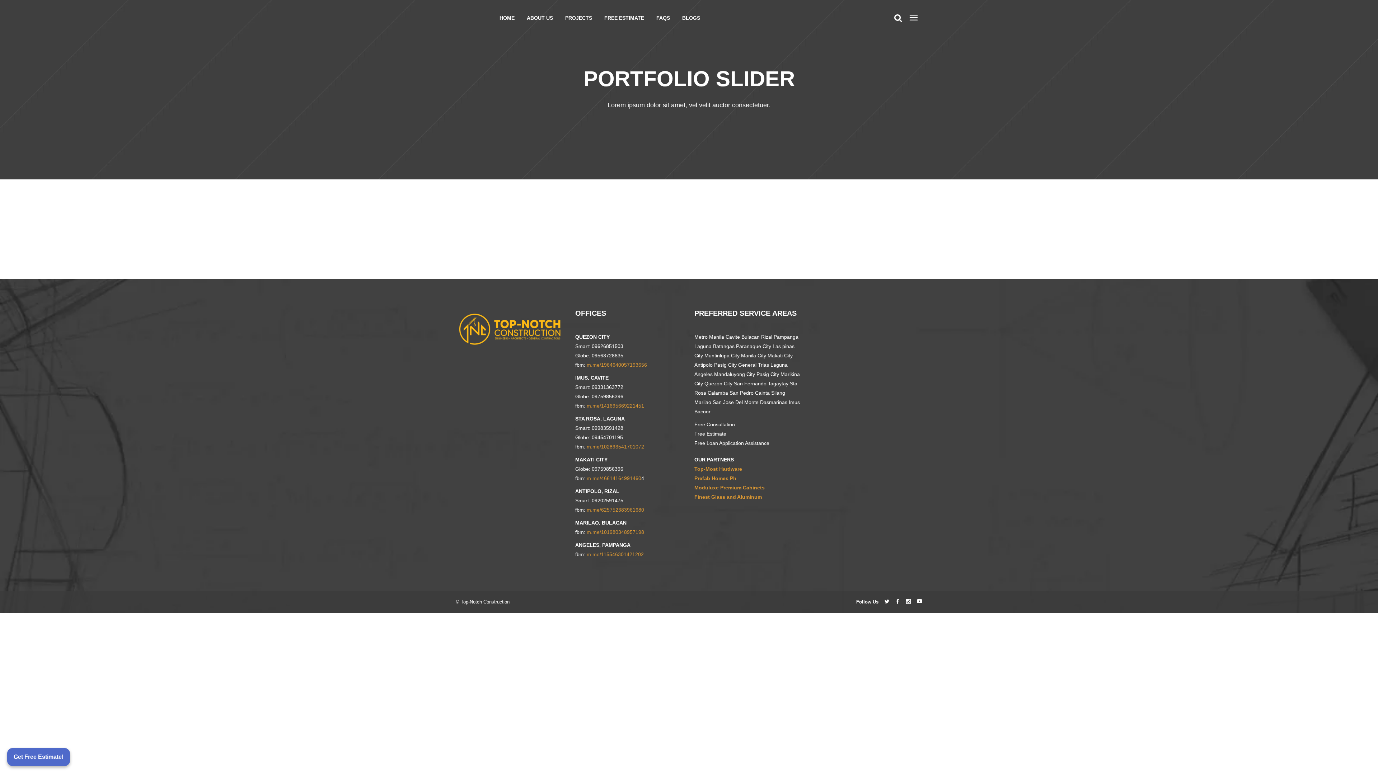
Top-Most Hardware (718, 469)
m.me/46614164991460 (614, 478)
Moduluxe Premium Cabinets (729, 487)
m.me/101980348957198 (615, 532)
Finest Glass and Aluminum (728, 497)
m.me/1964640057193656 (617, 365)
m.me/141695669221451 (615, 406)
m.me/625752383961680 (615, 510)
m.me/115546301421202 (615, 554)
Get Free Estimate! (39, 757)
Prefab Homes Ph (715, 478)
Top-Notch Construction (485, 602)
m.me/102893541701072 (615, 447)
